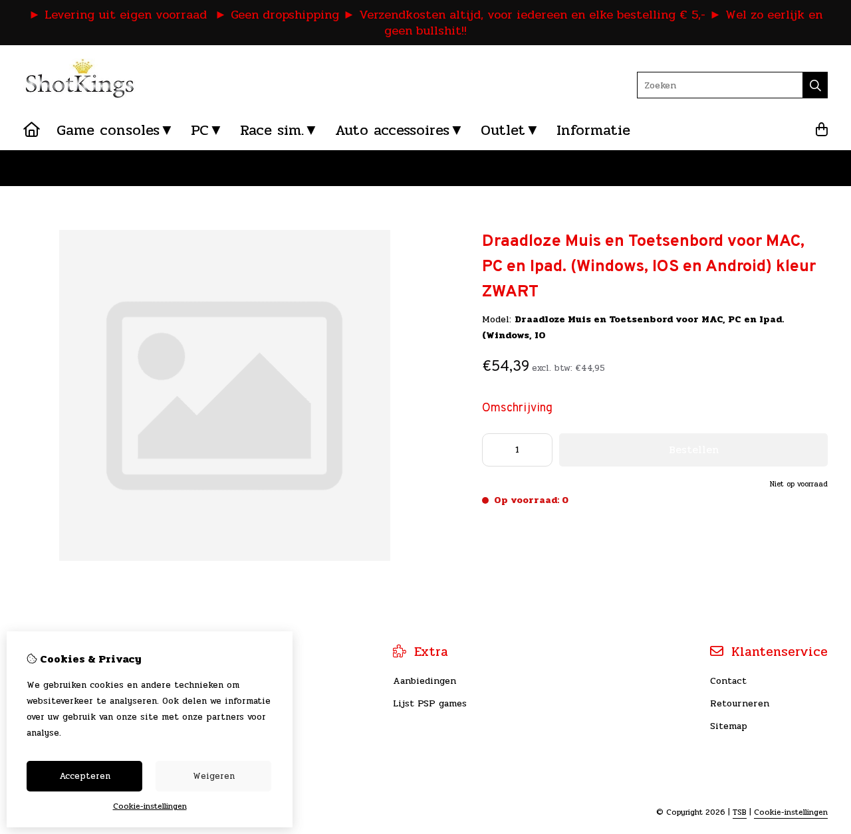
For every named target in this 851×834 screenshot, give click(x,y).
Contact (728, 681)
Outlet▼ (510, 130)
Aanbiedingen (424, 681)
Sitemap (728, 726)
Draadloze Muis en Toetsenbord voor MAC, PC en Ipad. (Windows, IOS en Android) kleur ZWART (278, 168)
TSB (740, 812)
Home (36, 168)
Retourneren (739, 703)
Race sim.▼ (279, 130)
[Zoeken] (815, 85)
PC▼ (207, 130)
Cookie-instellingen (791, 812)
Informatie (593, 130)
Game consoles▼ (115, 130)
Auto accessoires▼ (399, 130)
